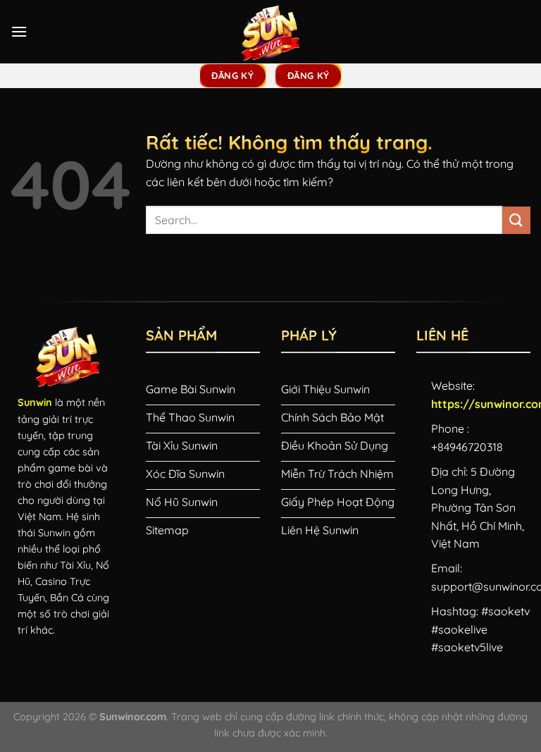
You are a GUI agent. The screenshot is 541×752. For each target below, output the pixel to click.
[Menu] (19, 31)
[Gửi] (516, 220)
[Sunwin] (270, 32)
